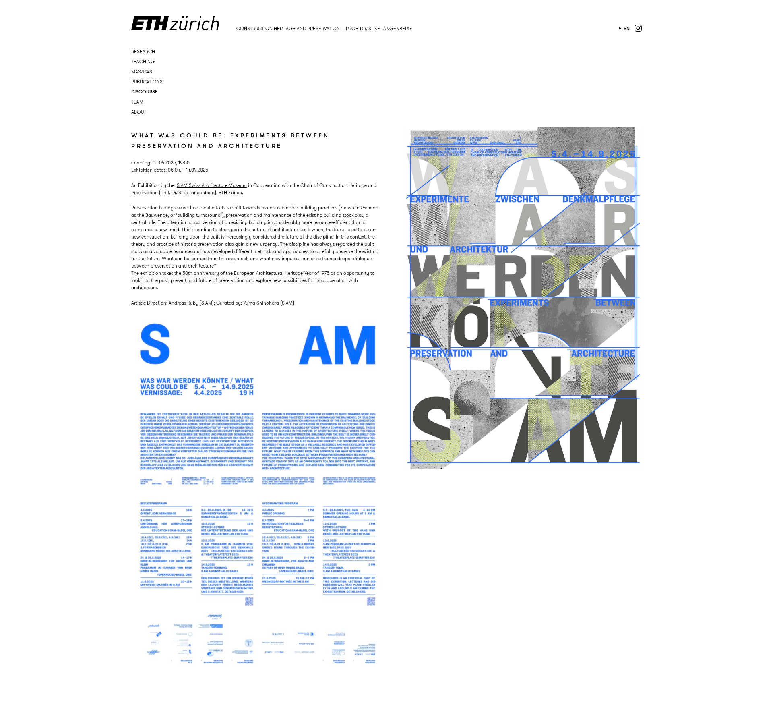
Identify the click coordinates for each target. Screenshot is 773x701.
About (138, 112)
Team (137, 102)
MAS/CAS (141, 71)
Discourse (144, 92)
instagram (638, 28)
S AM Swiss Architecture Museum (212, 185)
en (627, 28)
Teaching (143, 61)
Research (143, 51)
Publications (147, 82)
